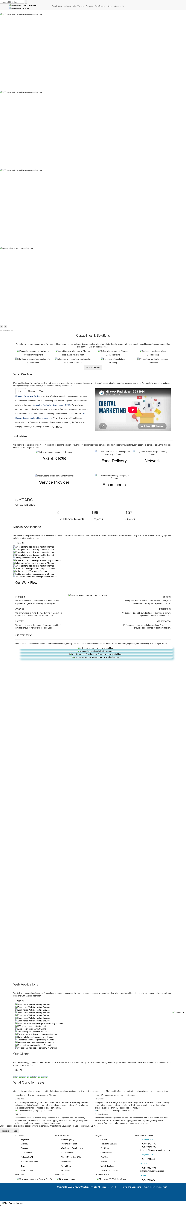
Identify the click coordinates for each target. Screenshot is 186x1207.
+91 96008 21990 (148, 1168)
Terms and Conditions (131, 1186)
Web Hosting (66, 1161)
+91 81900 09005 (148, 1147)
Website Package (107, 1161)
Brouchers (65, 1170)
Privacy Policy (149, 1186)
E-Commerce (26, 1153)
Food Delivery (27, 1170)
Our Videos (66, 1166)
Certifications (106, 1153)
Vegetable (25, 1139)
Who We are (78, 6)
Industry (67, 6)
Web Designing (67, 1139)
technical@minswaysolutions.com (155, 1150)
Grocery (24, 1144)
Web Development (69, 1144)
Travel (23, 1166)
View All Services (93, 367)
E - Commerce (67, 1153)
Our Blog (104, 1157)
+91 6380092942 (147, 1180)
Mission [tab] (31, 391)
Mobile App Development (72, 1148)
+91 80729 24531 (148, 1144)
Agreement (162, 1186)
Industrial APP (27, 1157)
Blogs (109, 6)
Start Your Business (108, 1144)
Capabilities (57, 6)
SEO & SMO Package (110, 1170)
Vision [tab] (42, 391)
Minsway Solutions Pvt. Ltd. (85, 1186)
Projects (89, 6)
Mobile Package (107, 1166)
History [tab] (21, 391)
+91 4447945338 (147, 1159)
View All (20, 543)
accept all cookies (9, 1130)
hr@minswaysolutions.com (152, 1171)
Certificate (104, 1148)
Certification (100, 6)
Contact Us (119, 6)
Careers (103, 1139)
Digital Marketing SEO (71, 1157)
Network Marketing (29, 1161)
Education (25, 1148)
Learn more (93, 1125)
